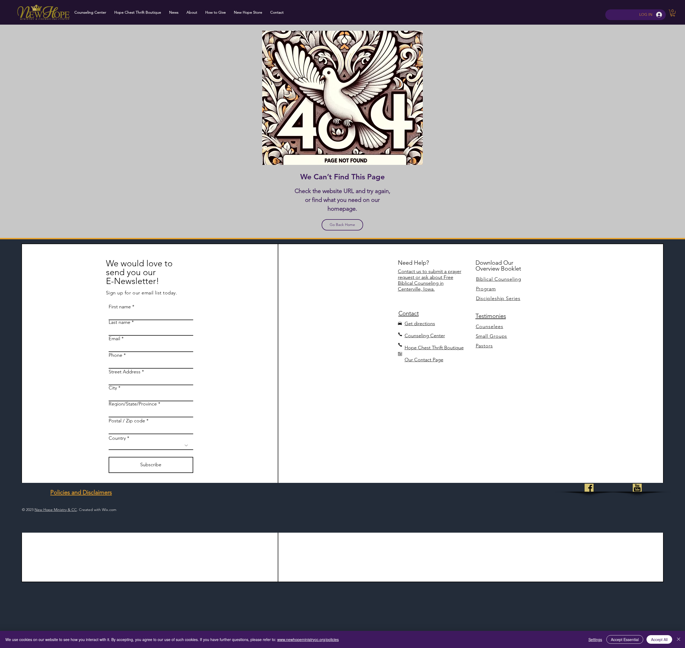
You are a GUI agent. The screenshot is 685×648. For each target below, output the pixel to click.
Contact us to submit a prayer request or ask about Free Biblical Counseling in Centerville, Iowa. (429, 280)
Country (117, 438)
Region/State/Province (133, 403)
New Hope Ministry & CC (56, 509)
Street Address (124, 371)
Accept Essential (625, 639)
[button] (673, 13)
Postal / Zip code (127, 420)
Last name (119, 322)
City (113, 387)
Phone (115, 355)
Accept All (659, 639)
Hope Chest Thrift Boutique (434, 348)
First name (120, 306)
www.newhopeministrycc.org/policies (308, 639)
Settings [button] (595, 639)
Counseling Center (425, 336)
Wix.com (109, 509)
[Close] (678, 639)
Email (114, 338)
